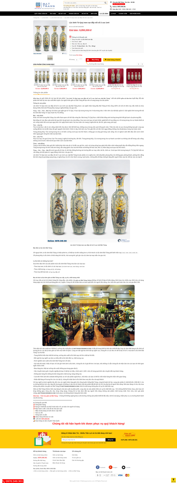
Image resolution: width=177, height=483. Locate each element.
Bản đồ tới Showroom (118, 4)
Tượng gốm (123, 13)
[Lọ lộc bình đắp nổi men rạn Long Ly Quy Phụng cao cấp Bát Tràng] (116, 76)
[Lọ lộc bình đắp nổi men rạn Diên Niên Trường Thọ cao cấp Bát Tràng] (98, 76)
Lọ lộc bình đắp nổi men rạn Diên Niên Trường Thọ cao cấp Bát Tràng (97, 86)
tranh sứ (99, 7)
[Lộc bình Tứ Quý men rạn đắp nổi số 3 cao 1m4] (61, 76)
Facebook (102, 467)
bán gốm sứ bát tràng (91, 5)
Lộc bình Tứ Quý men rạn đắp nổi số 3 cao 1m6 (79, 85)
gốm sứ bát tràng (80, 5)
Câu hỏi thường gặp (78, 460)
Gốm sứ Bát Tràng (74, 471)
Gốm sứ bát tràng (58, 455)
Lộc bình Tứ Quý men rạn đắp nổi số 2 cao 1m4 (78, 17)
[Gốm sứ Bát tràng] (45, 5)
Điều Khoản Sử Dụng (59, 463)
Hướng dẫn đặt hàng (39, 460)
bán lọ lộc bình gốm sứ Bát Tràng (48, 277)
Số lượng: (72, 59)
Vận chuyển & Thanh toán (40, 463)
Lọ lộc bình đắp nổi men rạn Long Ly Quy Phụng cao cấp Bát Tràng (116, 86)
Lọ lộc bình (104, 13)
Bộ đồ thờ (62, 13)
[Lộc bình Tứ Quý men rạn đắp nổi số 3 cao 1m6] (79, 76)
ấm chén (75, 7)
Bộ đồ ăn (85, 13)
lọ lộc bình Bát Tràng (45, 248)
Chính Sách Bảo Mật (59, 460)
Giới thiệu (75, 455)
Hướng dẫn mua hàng (96, 64)
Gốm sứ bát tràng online (40, 455)
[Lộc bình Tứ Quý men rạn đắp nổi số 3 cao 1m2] (42, 76)
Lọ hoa (113, 13)
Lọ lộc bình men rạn (56, 17)
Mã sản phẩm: (72, 26)
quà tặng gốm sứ (68, 7)
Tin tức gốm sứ (76, 457)
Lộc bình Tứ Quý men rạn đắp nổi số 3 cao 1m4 (61, 85)
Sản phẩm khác (135, 13)
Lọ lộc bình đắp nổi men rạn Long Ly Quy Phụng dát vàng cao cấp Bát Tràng (134, 86)
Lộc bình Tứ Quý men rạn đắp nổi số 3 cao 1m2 (42, 85)
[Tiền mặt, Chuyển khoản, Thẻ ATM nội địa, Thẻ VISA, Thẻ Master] (113, 475)
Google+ (115, 467)
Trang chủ (36, 17)
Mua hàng (95, 59)
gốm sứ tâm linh (126, 98)
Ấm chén (53, 13)
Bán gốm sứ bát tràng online (58, 471)
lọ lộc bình (66, 9)
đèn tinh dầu (93, 7)
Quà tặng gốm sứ (40, 13)
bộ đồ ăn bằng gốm (84, 7)
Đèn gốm (94, 13)
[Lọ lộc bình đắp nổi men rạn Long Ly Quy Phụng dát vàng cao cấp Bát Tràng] (134, 76)
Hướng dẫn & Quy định (40, 465)
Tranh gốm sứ (74, 13)
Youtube (128, 467)
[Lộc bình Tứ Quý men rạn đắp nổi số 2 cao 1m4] (50, 37)
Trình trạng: (72, 55)
